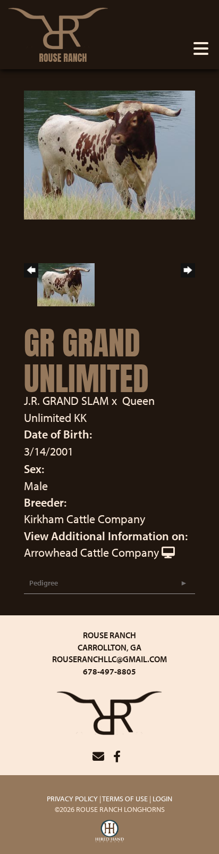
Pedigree (43, 583)
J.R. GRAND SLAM (66, 400)
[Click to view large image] (109, 153)
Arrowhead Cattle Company (91, 552)
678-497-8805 (109, 671)
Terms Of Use (125, 798)
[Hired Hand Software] (109, 831)
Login (162, 798)
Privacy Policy (72, 798)
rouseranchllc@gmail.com (109, 659)
